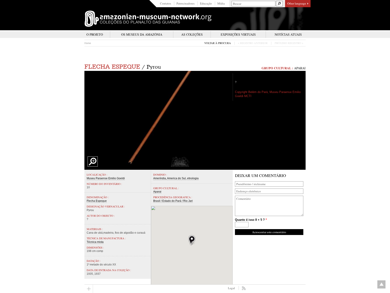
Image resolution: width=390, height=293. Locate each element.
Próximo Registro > (289, 43)
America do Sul (176, 178)
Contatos (165, 3)
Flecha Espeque (112, 66)
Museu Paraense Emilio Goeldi (106, 178)
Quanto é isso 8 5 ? (251, 219)
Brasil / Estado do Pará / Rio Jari (173, 200)
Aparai (300, 68)
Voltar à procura (217, 43)
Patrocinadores (185, 3)
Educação (206, 3)
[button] (191, 240)
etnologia (193, 178)
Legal (231, 288)
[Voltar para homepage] (148, 19)
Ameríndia (159, 178)
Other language (296, 3)
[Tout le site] (88, 289)
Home (87, 43)
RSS (244, 288)
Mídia (221, 3)
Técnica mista (95, 242)
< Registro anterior (253, 43)
